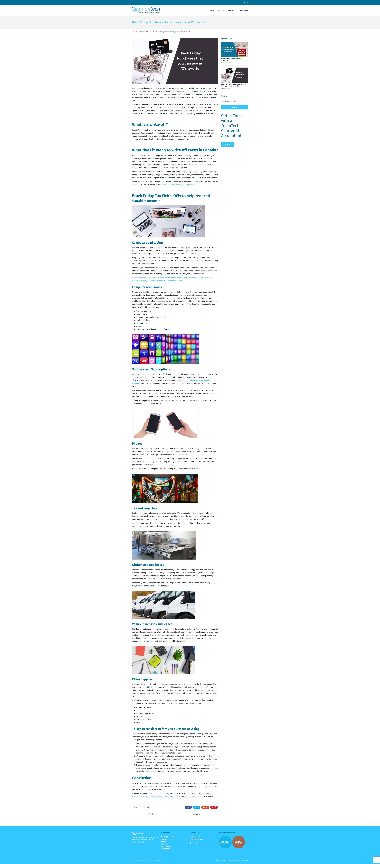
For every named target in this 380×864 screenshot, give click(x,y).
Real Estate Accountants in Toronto (232, 60)
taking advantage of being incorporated (177, 185)
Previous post (154, 814)
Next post (196, 814)
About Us (224, 860)
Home (217, 860)
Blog (237, 860)
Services (231, 860)
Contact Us (227, 144)
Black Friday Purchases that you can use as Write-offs (234, 85)
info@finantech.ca (197, 839)
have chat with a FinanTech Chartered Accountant (152, 797)
